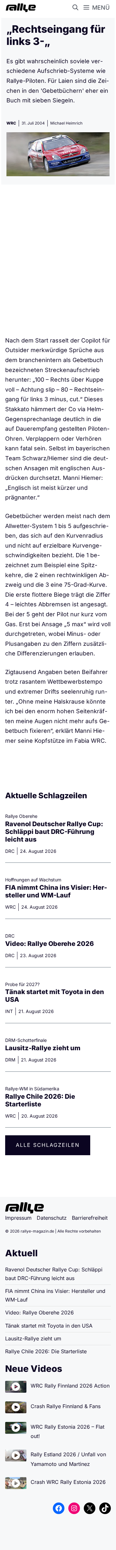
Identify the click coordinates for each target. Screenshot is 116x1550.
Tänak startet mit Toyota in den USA (48, 1325)
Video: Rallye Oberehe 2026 (49, 944)
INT (9, 1011)
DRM (10, 1059)
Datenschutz (52, 1218)
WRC (11, 123)
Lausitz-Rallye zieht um (43, 1048)
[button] (76, 7)
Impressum (18, 1218)
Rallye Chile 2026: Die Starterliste (40, 1100)
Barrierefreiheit (90, 1218)
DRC (10, 851)
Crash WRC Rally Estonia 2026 (68, 1482)
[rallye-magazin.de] (19, 7)
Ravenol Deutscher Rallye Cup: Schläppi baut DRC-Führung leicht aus (54, 831)
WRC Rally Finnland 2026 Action (70, 1385)
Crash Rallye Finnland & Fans (66, 1406)
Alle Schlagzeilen (48, 1145)
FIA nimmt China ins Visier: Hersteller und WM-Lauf (56, 891)
